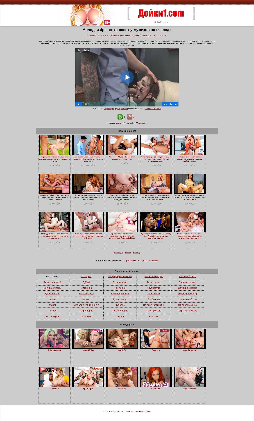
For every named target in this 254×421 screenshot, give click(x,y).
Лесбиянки (154, 299)
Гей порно (120, 288)
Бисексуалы (153, 282)
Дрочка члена (52, 293)
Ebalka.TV (155, 389)
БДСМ (117, 109)
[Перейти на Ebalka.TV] (155, 386)
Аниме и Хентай (52, 282)
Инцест (52, 299)
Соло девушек (53, 316)
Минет (124, 109)
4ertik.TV (122, 350)
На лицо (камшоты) (153, 305)
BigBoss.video (189, 389)
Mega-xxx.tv (141, 123)
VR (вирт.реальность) (120, 276)
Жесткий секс (86, 293)
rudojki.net (118, 411)
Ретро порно (86, 310)
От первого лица (187, 305)
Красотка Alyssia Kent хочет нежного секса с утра (122, 158)
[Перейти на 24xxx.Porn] (54, 386)
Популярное (102, 35)
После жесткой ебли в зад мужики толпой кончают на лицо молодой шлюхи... (122, 197)
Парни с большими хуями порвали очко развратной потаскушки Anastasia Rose (122, 236)
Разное (52, 310)
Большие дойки (187, 282)
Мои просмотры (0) (157, 35)
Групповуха (109, 109)
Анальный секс (187, 276)
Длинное (143, 35)
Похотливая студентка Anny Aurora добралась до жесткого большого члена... (155, 197)
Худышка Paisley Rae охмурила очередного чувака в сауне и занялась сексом (54, 197)
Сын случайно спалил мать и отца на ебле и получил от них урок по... (88, 159)
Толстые (86, 316)
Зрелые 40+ (153, 293)
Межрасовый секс (187, 299)
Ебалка (128, 252)
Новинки (91, 35)
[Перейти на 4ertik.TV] (122, 347)
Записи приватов (120, 293)
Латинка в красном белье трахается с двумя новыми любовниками (189, 159)
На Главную (52, 276)
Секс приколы (154, 310)
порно (118, 123)
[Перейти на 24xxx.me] (122, 386)
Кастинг (86, 299)
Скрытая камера (187, 310)
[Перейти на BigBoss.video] (189, 386)
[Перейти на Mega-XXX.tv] (88, 347)
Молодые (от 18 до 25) (86, 305)
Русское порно (120, 310)
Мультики (120, 305)
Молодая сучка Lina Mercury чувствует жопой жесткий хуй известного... (54, 236)
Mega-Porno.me (190, 350)
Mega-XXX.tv (88, 350)
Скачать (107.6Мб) (153, 109)
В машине (86, 288)
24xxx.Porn (54, 389)
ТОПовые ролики (118, 35)
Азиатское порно (153, 276)
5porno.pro (118, 252)
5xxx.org (136, 252)
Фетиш (120, 316)
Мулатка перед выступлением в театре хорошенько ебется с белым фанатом (156, 159)
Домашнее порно (187, 288)
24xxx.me (122, 389)
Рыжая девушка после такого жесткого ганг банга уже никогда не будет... (88, 236)
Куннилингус (120, 299)
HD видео (132, 35)
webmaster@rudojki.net (141, 411)
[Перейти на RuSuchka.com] (54, 347)
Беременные (120, 282)
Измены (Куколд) (187, 293)
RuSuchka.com (54, 350)
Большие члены (52, 288)
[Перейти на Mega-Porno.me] (189, 347)
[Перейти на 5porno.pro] (88, 386)
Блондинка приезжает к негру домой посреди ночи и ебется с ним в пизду (88, 197)
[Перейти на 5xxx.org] (155, 347)
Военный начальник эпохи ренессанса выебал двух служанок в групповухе (189, 236)
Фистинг (153, 316)
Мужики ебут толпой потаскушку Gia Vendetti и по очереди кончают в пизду (155, 236)
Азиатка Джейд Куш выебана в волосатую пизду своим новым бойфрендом (190, 197)
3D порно (86, 276)
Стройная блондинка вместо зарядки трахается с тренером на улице (54, 159)
